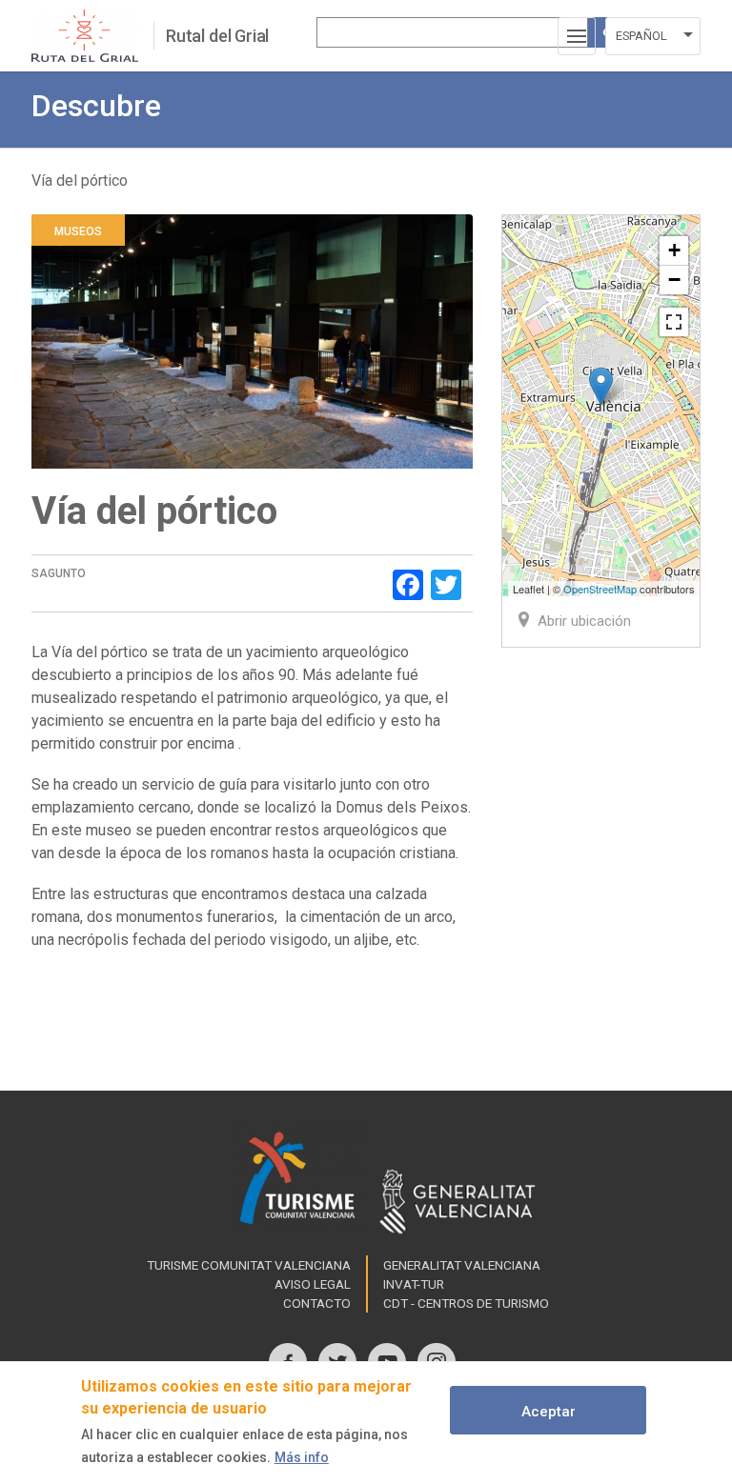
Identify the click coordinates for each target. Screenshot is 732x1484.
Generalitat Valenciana (461, 1265)
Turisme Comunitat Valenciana (249, 1265)
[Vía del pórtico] (601, 386)
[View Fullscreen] (674, 322)
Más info (301, 1457)
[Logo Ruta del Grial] (92, 36)
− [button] (674, 279)
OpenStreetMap (600, 588)
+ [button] (674, 250)
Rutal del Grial (217, 36)
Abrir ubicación (584, 621)
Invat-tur (413, 1284)
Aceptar (548, 1411)
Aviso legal (312, 1284)
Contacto (317, 1303)
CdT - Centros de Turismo (466, 1303)
